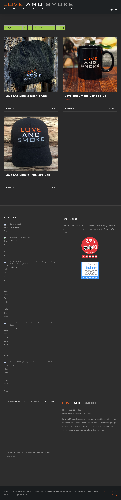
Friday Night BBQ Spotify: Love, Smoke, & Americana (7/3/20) (31, 362)
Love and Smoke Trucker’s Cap (27, 174)
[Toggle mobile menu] (116, 10)
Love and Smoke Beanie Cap (26, 95)
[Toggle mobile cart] (111, 10)
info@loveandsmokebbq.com (80, 413)
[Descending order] (30, 27)
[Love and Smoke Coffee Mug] (90, 64)
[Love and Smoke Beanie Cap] (31, 64)
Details (54, 109)
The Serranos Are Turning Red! (21, 237)
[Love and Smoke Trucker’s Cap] (31, 144)
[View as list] (62, 28)
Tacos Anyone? (15, 224)
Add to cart (10, 109)
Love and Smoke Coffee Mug (85, 95)
